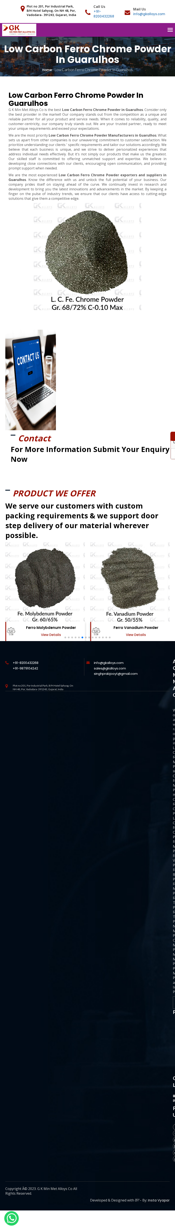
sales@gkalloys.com (110, 668)
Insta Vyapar (159, 1200)
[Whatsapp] (11, 1218)
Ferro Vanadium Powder (51, 627)
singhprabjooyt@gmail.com (116, 673)
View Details (51, 635)
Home (47, 70)
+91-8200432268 (25, 662)
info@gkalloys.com (149, 14)
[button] (65, 637)
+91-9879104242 (25, 668)
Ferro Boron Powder (136, 627)
